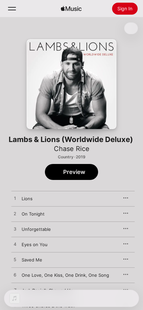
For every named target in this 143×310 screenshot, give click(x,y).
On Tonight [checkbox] (33, 214)
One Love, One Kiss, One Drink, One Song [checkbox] (65, 275)
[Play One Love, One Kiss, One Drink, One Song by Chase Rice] (15, 275)
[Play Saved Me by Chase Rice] (15, 260)
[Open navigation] (12, 8)
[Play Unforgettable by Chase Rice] (15, 229)
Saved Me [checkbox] (32, 259)
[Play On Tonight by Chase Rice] (15, 214)
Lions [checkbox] (27, 198)
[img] (71, 9)
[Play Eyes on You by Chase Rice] (15, 244)
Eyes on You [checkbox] (35, 244)
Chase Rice (71, 149)
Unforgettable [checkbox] (36, 229)
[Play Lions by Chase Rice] (15, 199)
